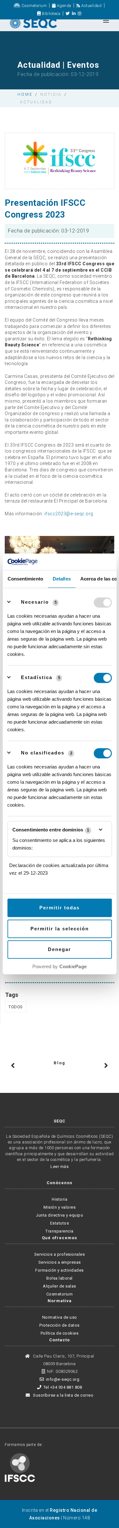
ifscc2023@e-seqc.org (68, 513)
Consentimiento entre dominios (50, 829)
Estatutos (59, 1223)
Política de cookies (60, 1333)
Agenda (63, 5)
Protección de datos (59, 1325)
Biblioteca (50, 13)
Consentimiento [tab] (25, 579)
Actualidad (91, 5)
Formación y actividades (59, 1270)
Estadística (36, 677)
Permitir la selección (59, 928)
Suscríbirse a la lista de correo (62, 1395)
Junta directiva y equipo (59, 1215)
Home (25, 94)
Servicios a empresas (59, 1262)
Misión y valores (59, 1207)
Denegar (59, 949)
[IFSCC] (20, 1467)
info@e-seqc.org (62, 1379)
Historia (59, 1199)
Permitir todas (59, 908)
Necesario (35, 602)
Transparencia (59, 1231)
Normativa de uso (59, 1317)
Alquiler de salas (59, 1286)
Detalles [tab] (61, 579)
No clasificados (42, 753)
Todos (16, 1006)
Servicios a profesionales (59, 1254)
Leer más (59, 1166)
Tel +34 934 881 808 (62, 1387)
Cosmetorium (33, 5)
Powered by (59, 966)
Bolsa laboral (59, 1278)
